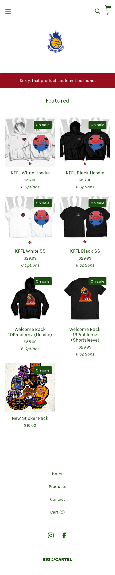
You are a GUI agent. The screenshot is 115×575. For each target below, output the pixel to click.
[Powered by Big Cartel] (57, 559)
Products (57, 486)
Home (57, 473)
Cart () (57, 512)
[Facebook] (64, 535)
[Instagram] (51, 535)
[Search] (97, 11)
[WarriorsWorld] (57, 41)
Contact (57, 499)
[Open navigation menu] (8, 11)
